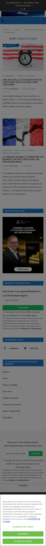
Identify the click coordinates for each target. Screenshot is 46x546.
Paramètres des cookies (23, 526)
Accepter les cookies (23, 541)
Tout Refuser (23, 534)
